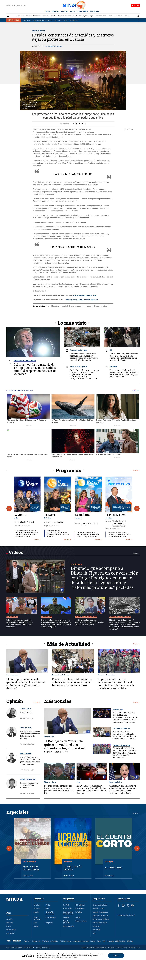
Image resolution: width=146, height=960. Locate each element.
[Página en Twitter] (127, 905)
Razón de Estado (68, 926)
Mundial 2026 (74, 20)
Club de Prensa (80, 905)
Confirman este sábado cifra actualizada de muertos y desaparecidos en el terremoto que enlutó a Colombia (84, 357)
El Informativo (115, 515)
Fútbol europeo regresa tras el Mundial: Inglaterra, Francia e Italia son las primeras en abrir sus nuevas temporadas (125, 717)
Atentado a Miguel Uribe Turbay (86, 616)
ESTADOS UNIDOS (82, 11)
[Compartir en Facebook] (73, 124)
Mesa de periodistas (66, 922)
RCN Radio (45, 941)
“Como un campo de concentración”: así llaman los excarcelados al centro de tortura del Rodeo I (57, 533)
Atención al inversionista (100, 912)
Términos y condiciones (42, 947)
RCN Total (130, 941)
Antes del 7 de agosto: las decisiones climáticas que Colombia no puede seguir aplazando (30, 760)
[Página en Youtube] (132, 905)
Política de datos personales (14, 947)
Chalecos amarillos (100, 306)
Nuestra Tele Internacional (67, 16)
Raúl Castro (26, 20)
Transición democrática (106, 675)
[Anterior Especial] (9, 848)
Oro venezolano (12, 675)
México (8, 926)
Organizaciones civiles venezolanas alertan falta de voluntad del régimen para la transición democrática (116, 683)
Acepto (116, 956)
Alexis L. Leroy (28, 770)
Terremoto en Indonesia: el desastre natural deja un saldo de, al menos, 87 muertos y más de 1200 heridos (124, 373)
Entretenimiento (100, 16)
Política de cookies (29, 947)
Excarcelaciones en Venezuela (120, 616)
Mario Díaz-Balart (115, 782)
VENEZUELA (64, 11)
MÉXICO (72, 11)
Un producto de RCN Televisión (116, 941)
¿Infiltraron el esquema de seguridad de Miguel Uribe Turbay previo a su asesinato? (89, 622)
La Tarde (50, 515)
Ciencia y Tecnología (86, 16)
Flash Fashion (79, 908)
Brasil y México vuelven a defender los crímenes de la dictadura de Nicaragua (30, 734)
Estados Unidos (11, 930)
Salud (110, 16)
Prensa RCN (96, 930)
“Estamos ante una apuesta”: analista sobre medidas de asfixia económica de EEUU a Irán (119, 534)
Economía (37, 16)
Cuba (65, 20)
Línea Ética (96, 926)
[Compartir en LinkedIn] (79, 124)
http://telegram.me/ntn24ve (84, 295)
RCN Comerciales (65, 941)
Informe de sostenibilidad (100, 916)
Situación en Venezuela (28, 779)
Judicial (45, 16)
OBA (94, 933)
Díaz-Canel (58, 20)
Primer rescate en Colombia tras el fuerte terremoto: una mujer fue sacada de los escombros (72, 682)
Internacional (10, 933)
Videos (16, 552)
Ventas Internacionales (100, 923)
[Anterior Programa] (9, 508)
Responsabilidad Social (100, 905)
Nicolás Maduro (46, 616)
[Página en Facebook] (118, 905)
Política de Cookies (70, 957)
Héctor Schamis (28, 793)
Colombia (9, 919)
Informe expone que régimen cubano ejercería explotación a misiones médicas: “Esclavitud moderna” (19, 623)
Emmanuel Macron (38, 31)
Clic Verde (66, 905)
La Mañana (82, 515)
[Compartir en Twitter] (76, 124)
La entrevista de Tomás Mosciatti (68, 913)
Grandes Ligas (118, 710)
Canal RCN (27, 941)
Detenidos (88, 306)
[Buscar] (138, 15)
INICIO (48, 11)
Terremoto (113, 367)
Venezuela (9, 923)
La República (54, 941)
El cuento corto (113, 867)
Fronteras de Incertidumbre (31, 868)
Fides (99, 941)
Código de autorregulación (101, 919)
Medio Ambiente (25, 753)
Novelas (92, 941)
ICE (111, 350)
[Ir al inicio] (17, 903)
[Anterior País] (138, 19)
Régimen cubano (12, 616)
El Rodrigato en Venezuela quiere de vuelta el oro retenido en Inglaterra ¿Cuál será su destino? (26, 683)
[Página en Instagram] (123, 905)
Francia (64, 306)
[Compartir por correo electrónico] (82, 124)
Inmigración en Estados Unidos (25, 360)
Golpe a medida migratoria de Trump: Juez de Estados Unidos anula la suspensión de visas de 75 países (35, 369)
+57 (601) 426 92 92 (129, 915)
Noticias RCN (36, 941)
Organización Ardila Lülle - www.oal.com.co (128, 947)
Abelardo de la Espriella (78, 367)
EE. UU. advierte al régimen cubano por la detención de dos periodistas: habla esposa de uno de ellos (92, 789)
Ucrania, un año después (72, 868)
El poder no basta (27, 712)
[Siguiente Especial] (137, 848)
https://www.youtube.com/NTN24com (82, 300)
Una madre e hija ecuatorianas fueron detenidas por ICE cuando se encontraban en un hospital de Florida (124, 357)
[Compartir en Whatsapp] (85, 124)
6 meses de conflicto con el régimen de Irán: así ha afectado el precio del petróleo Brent (88, 534)
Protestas (55, 306)
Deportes (53, 16)
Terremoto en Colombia (78, 350)
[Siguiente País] (138, 21)
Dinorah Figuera (76, 564)
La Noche (20, 515)
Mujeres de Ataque (81, 921)
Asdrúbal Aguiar (25, 709)
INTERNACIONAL (95, 11)
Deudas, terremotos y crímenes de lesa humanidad (29, 785)
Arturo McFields (25, 728)
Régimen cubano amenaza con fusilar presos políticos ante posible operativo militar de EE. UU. (58, 789)
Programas (118, 16)
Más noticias (57, 701)
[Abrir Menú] (8, 15)
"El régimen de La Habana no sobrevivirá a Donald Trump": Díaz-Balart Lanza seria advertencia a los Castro (123, 789)
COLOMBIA (55, 11)
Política (29, 16)
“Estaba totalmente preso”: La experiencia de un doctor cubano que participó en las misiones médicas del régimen (27, 533)
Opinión (126, 16)
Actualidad (20, 16)
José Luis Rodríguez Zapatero (42, 20)
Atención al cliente (98, 908)
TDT (103, 941)
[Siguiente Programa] (137, 508)
